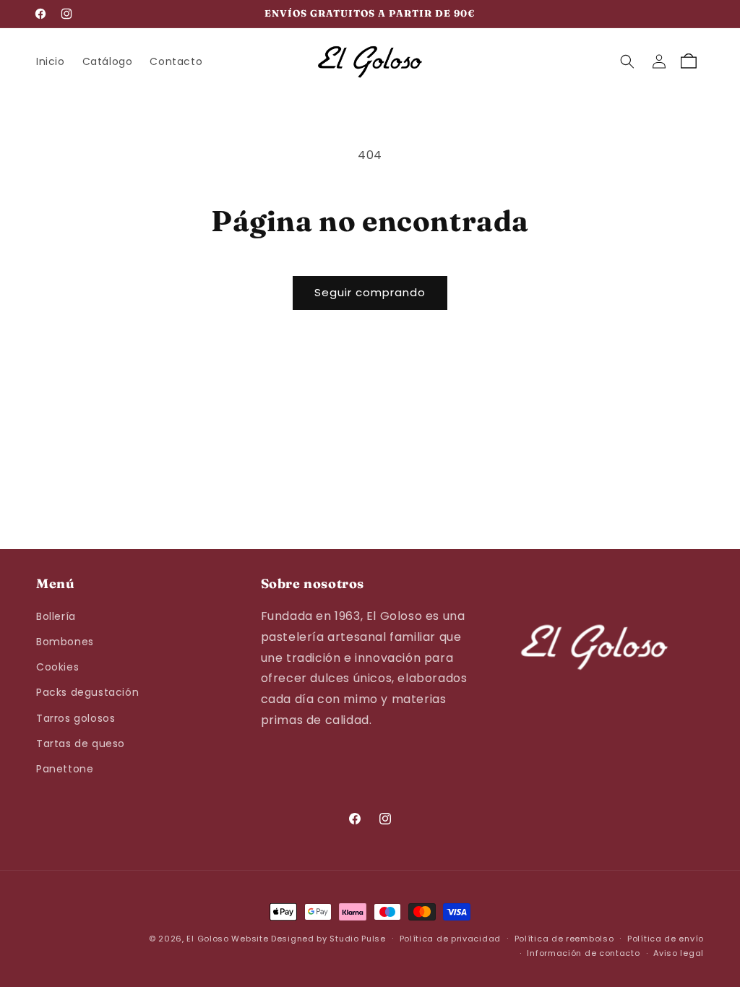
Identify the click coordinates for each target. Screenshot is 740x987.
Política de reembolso (564, 938)
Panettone (64, 769)
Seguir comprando (370, 292)
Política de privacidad (450, 938)
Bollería (56, 616)
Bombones (65, 641)
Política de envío (665, 938)
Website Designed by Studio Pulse (308, 938)
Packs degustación (87, 692)
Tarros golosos (75, 718)
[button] (627, 61)
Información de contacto (583, 953)
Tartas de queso (80, 743)
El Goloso (207, 938)
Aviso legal (678, 953)
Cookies (57, 667)
